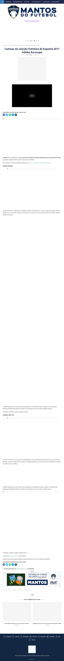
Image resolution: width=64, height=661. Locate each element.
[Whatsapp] (32, 40)
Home (2, 1)
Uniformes (12, 45)
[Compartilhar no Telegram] (13, 115)
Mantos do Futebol (6, 45)
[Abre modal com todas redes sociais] (16, 115)
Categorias (26, 1)
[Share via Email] (32, 594)
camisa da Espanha (13, 556)
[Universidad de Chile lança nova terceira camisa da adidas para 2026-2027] (17, 612)
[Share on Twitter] (31, 594)
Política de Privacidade (44, 655)
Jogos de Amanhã (55, 1)
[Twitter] (27, 40)
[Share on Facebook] (30, 594)
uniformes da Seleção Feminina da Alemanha (40, 162)
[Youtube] (30, 40)
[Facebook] (25, 40)
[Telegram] (34, 40)
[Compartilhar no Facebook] (4, 115)
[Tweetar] (7, 115)
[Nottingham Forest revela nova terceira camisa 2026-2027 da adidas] (47, 612)
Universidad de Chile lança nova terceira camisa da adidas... (17, 623)
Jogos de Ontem (46, 1)
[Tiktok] (38, 40)
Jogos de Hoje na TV (36, 1)
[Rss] (36, 40)
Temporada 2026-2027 (17, 1)
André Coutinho (29, 54)
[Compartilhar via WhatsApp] (10, 115)
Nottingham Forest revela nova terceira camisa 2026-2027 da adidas (47, 623)
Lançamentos (8, 1)
